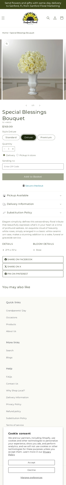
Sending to (13, 160)
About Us (11, 331)
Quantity (7, 143)
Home (5, 33)
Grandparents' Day (16, 310)
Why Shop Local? (15, 390)
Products (11, 324)
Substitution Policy (16, 418)
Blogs (9, 357)
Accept (31, 462)
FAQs (9, 376)
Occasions (11, 317)
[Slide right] (39, 105)
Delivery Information (17, 397)
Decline (31, 470)
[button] (48, 18)
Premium (46, 137)
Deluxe (28, 137)
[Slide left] (26, 105)
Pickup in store (27, 155)
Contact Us (12, 383)
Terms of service (15, 425)
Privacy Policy (13, 404)
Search (10, 350)
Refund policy (13, 411)
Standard (11, 137)
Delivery (11, 155)
